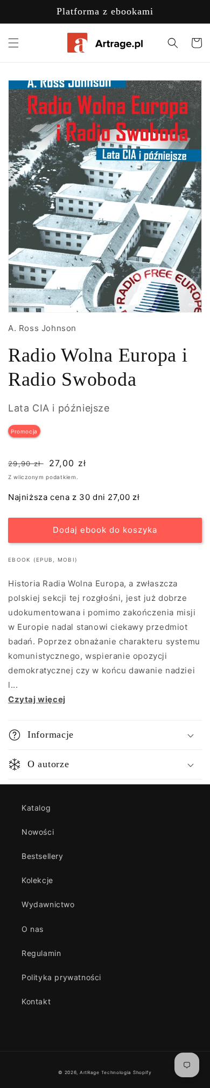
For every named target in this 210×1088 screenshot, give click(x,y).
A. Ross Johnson (42, 328)
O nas (33, 928)
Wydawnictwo (48, 904)
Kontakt (36, 1001)
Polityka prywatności (61, 977)
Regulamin (41, 953)
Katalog (36, 807)
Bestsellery (43, 856)
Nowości (38, 831)
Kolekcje (37, 880)
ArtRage (90, 1072)
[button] (13, 43)
